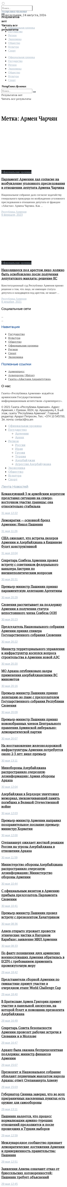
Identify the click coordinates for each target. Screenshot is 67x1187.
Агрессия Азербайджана (33, 464)
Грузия (20, 453)
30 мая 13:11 (9, 760)
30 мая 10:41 (9, 906)
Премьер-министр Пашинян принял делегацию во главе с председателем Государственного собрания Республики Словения (32, 699)
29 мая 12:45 (9, 1183)
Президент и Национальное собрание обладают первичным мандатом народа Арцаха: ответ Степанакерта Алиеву (33, 1076)
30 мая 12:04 (9, 786)
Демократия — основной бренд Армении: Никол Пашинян (25, 522)
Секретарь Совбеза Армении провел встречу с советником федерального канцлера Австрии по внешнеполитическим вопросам (29, 566)
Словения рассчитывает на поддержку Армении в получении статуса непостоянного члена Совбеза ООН (31, 608)
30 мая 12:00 (9, 835)
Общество (14, 43)
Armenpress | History (21, 375)
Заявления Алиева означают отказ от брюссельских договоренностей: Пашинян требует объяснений (30, 1173)
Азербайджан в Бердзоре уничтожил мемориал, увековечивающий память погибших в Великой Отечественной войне (30, 800)
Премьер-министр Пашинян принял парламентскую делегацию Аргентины (31, 588)
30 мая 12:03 (9, 813)
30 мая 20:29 (9, 597)
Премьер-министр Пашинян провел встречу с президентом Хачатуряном (30, 915)
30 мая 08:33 (9, 945)
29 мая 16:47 (9, 1042)
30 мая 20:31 (9, 579)
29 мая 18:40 (9, 994)
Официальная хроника (21, 57)
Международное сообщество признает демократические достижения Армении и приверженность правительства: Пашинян (33, 1148)
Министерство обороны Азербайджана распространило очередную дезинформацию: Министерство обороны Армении (32, 870)
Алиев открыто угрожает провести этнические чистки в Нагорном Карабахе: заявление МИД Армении (29, 935)
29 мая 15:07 (9, 1065)
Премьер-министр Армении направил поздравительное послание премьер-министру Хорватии (31, 824)
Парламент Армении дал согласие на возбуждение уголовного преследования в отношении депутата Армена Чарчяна (33, 183)
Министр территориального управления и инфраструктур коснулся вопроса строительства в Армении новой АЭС (33, 653)
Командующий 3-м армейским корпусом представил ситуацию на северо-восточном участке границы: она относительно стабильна (33, 500)
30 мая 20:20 (9, 663)
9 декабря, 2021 (11, 301)
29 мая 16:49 (9, 1020)
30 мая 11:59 (9, 857)
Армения (22, 433)
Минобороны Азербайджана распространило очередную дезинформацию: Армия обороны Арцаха (28, 774)
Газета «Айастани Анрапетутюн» (29, 379)
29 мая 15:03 (9, 1087)
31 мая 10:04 (9, 553)
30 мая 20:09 (9, 712)
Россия (20, 445)
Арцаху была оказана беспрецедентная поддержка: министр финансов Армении (32, 1054)
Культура (13, 46)
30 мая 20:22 (9, 641)
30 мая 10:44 (9, 883)
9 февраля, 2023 (12, 214)
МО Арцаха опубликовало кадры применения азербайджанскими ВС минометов (29, 675)
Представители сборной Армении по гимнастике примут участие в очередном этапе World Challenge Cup (31, 983)
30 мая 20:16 (9, 686)
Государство (15, 61)
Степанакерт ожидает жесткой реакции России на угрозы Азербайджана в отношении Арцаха (32, 846)
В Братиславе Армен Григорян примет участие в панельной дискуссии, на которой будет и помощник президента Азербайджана (32, 1007)
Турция (20, 456)
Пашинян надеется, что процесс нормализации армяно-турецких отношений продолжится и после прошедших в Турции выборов (27, 1122)
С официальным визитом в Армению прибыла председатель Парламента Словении (30, 895)
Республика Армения (13, 211)
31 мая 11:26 (9, 531)
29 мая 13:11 (9, 1109)
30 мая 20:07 (9, 738)
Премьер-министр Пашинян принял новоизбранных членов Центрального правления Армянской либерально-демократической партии (31, 725)
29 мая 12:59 (9, 1135)
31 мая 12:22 (9, 513)
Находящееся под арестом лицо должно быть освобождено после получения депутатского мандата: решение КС (32, 274)
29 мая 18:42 (9, 972)
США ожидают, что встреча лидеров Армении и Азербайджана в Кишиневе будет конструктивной (31, 542)
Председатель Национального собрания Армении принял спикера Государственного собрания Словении (32, 630)
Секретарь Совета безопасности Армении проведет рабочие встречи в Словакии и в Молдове (31, 1032)
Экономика (14, 39)
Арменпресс (16, 371)
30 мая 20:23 (9, 619)
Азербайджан (25, 460)
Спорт (12, 50)
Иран (19, 449)
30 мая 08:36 (9, 923)
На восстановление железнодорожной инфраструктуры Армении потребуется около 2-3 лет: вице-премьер (32, 749)
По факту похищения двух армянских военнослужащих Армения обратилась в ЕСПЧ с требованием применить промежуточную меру (32, 959)
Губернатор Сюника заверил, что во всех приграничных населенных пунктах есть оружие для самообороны (33, 1098)
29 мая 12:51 (9, 1161)
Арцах (19, 437)
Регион (12, 35)
